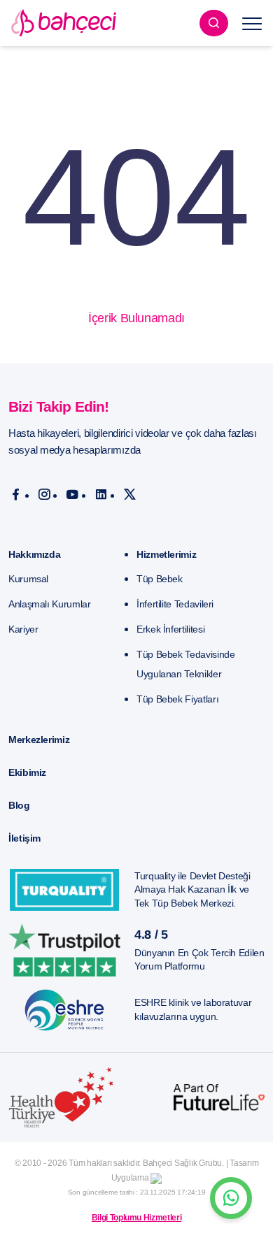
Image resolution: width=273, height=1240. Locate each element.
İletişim (24, 838)
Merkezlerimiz (38, 739)
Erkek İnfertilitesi (170, 629)
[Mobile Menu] (252, 23)
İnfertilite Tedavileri (175, 604)
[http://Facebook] (15, 495)
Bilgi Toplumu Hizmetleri (136, 1218)
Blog (19, 805)
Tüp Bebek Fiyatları (177, 699)
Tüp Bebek (159, 578)
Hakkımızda (34, 554)
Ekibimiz (27, 772)
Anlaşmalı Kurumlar (49, 604)
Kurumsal (28, 578)
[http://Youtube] (72, 495)
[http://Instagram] (44, 495)
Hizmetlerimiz (166, 554)
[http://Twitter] (129, 495)
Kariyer (23, 629)
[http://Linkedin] (101, 495)
